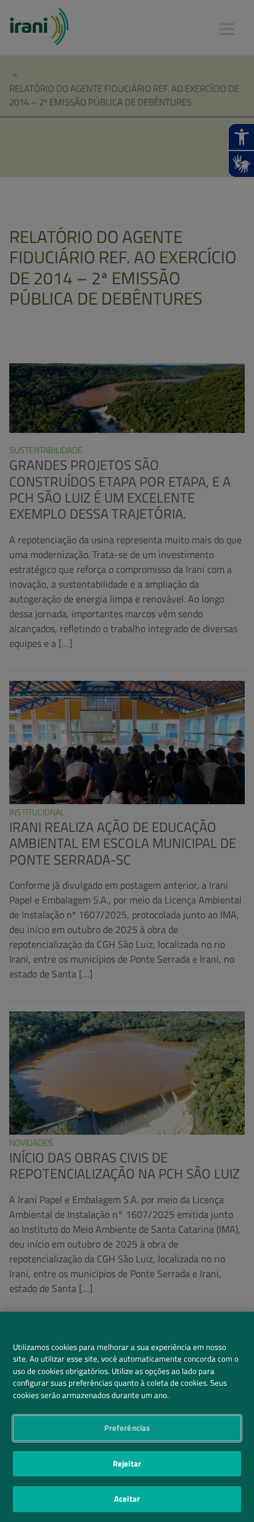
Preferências (127, 1427)
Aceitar (127, 1498)
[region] (127, 1417)
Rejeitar (127, 1463)
